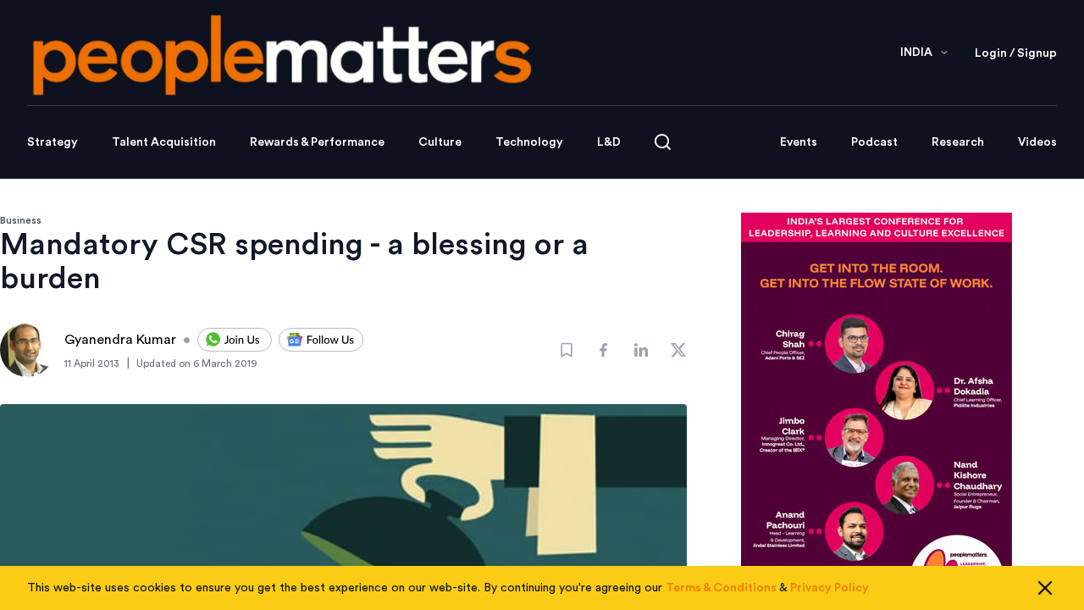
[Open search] (663, 142)
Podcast (874, 142)
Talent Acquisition (164, 142)
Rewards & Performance (317, 142)
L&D (609, 142)
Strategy (52, 142)
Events (798, 142)
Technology (529, 142)
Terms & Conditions (721, 588)
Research (958, 142)
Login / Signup (1016, 53)
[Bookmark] (566, 349)
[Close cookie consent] (1045, 588)
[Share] (603, 349)
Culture (440, 142)
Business (20, 220)
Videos (1037, 142)
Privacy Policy (829, 588)
